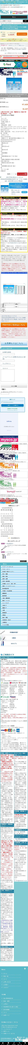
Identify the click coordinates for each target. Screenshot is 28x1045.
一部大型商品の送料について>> (10, 56)
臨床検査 (26, 23)
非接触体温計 (14, 632)
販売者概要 (16, 7)
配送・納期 (12, 5)
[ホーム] (14, 10)
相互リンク (7, 1031)
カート (5, 979)
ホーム (2, 23)
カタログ (25, 53)
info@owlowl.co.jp (14, 242)
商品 (22, 23)
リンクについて (8, 1029)
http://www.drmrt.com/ (11, 1025)
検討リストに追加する (7, 39)
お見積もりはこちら (14, 343)
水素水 (14, 638)
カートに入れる (22, 34)
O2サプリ (14, 643)
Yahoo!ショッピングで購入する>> (16, 45)
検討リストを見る (18, 39)
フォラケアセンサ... (9, 552)
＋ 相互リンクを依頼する (12, 405)
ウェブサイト (7, 363)
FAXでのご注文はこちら (14, 325)
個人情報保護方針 (5, 5)
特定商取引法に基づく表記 (7, 7)
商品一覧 (6, 976)
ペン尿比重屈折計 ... (10, 543)
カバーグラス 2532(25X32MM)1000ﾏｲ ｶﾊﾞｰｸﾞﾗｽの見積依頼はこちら (18, 185)
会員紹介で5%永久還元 (12, 408)
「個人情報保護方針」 (20, 839)
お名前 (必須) (7, 352)
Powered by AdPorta (12, 410)
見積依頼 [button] (24, 192)
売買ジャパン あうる (9, 1033)
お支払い (18, 5)
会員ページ (22, 7)
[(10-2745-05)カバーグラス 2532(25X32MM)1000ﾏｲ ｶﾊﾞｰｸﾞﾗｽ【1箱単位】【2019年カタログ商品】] (14, 177)
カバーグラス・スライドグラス (12, 23)
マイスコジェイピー (8, 402)
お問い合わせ (7, 981)
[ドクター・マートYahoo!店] (14, 491)
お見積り (6, 984)
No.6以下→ (23, 561)
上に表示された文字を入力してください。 (12, 392)
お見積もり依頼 (20, 49)
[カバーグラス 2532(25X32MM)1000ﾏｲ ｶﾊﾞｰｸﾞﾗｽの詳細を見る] (5, 186)
